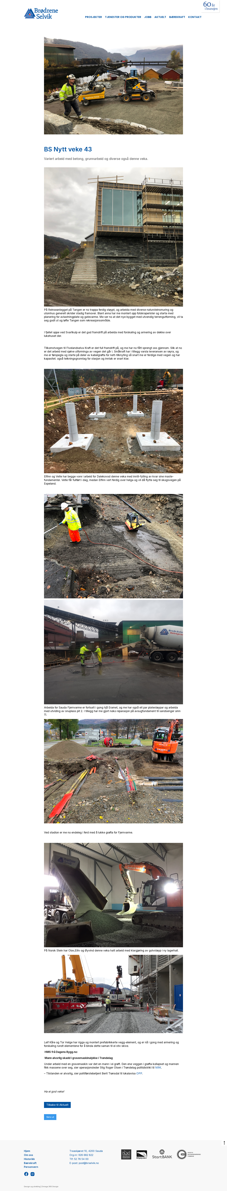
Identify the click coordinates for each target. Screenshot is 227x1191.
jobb (147, 17)
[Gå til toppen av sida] (224, 1143)
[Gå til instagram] (32, 1174)
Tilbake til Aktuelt (57, 1104)
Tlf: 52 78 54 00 (78, 1159)
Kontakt (195, 17)
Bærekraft (177, 17)
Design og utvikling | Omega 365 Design (41, 1186)
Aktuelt (160, 17)
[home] (41, 13)
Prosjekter (93, 17)
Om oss (28, 1155)
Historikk (29, 1159)
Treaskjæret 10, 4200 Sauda (86, 1150)
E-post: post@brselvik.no (84, 1163)
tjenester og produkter (123, 17)
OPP (139, 1073)
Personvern (31, 1166)
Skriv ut (50, 1117)
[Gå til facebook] (26, 1174)
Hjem (27, 1150)
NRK (158, 1067)
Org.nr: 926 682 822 (81, 1155)
